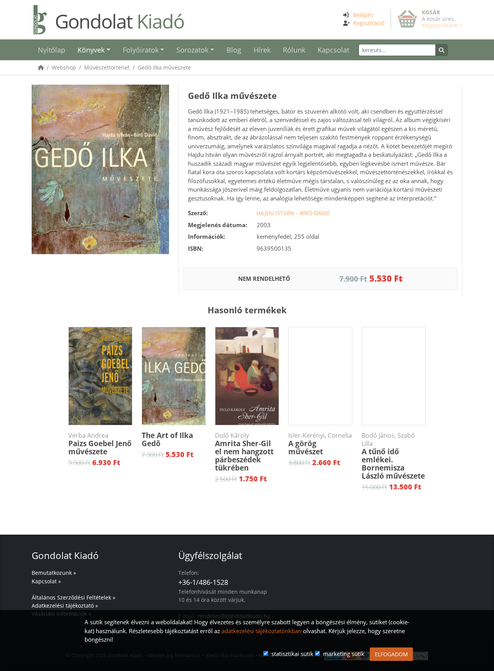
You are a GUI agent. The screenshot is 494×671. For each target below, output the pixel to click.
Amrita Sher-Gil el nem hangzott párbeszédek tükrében (244, 452)
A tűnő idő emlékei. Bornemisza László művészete (393, 456)
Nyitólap (51, 49)
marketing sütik (343, 653)
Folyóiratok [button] (141, 49)
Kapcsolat (333, 49)
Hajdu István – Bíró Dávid (293, 213)
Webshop (64, 67)
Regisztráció (368, 23)
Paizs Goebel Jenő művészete (100, 444)
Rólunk (294, 49)
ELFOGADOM (391, 654)
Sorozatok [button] (192, 49)
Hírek (262, 49)
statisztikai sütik (292, 653)
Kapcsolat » (46, 581)
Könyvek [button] (91, 49)
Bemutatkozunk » (54, 572)
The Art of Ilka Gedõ (167, 439)
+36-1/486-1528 (203, 582)
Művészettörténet (107, 67)
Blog (234, 49)
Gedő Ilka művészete (164, 67)
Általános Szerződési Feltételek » (73, 597)
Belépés (363, 15)
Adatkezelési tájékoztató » (65, 605)
